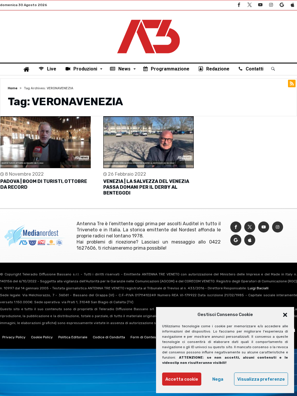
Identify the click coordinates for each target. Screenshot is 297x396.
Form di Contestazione (149, 337)
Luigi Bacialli (258, 288)
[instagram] (271, 5)
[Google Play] (281, 5)
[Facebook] (238, 5)
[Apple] (292, 5)
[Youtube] (260, 5)
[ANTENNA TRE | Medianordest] (148, 19)
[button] (285, 315)
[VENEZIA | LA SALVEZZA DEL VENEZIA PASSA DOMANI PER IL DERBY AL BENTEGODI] (148, 142)
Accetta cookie (181, 379)
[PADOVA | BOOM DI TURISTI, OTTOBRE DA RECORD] (45, 142)
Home (12, 88)
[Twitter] (249, 5)
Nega (217, 379)
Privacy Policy (14, 337)
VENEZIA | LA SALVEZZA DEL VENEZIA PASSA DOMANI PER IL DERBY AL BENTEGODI (146, 187)
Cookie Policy (42, 337)
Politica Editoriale (72, 337)
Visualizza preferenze (261, 379)
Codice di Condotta (109, 337)
